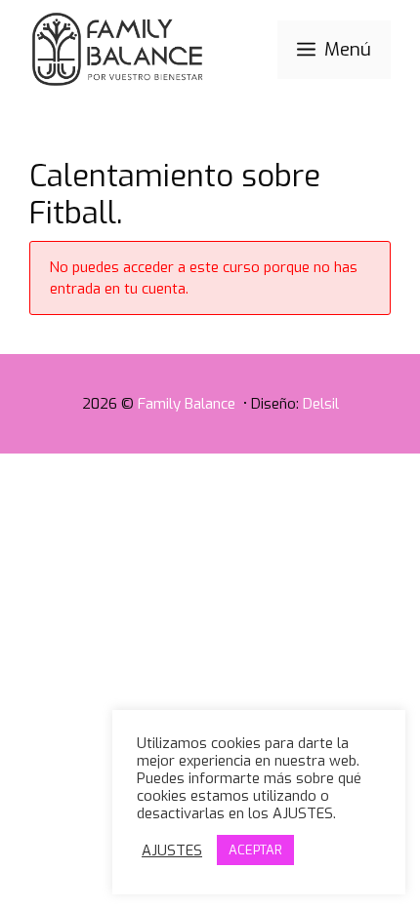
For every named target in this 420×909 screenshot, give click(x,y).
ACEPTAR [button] (255, 850)
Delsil (321, 404)
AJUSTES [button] (172, 850)
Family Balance (188, 404)
